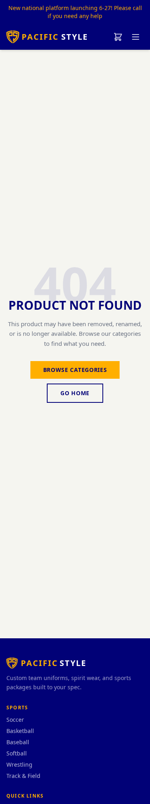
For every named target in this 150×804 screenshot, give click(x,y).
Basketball (20, 731)
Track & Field (23, 776)
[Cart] (118, 37)
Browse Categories (75, 370)
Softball (16, 753)
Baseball (17, 742)
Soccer (15, 719)
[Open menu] (136, 37)
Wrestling (19, 764)
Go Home (75, 393)
